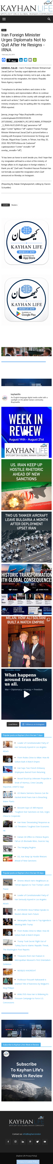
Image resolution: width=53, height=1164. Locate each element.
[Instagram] (15, 1142)
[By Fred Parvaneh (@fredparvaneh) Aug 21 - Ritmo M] (26, 641)
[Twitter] (37, 1142)
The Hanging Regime (26, 847)
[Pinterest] (30, 1142)
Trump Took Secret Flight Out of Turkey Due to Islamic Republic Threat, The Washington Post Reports (26, 945)
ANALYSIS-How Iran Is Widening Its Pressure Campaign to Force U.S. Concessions (25, 998)
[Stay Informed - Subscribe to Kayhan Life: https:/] (26, 589)
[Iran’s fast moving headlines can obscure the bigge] (26, 694)
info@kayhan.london (32, 1134)
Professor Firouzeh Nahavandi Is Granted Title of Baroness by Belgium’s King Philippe (26, 983)
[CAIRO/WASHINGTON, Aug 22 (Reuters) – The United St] (26, 484)
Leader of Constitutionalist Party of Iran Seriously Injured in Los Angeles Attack (25, 747)
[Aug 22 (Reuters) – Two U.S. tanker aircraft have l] (26, 537)
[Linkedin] (23, 1142)
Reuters (14, 205)
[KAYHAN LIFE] (26, 7)
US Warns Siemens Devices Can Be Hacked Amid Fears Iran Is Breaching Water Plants (25, 797)
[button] (49, 19)
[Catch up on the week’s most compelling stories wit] (26, 432)
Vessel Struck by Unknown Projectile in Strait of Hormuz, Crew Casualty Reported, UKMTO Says (27, 782)
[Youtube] (45, 1142)
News (4, 30)
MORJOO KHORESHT (27, 970)
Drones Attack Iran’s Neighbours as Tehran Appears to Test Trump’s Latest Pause (26, 884)
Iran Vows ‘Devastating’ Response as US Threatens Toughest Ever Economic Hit (26, 826)
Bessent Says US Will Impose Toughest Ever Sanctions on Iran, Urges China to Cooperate (26, 811)
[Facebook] (8, 1142)
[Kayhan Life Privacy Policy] (26, 1156)
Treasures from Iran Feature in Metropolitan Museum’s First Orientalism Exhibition (27, 960)
